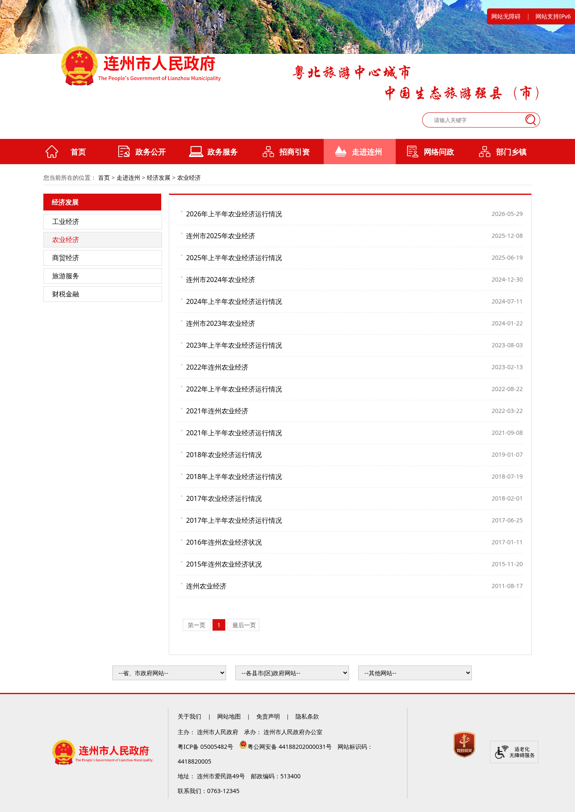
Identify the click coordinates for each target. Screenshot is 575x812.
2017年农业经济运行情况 (224, 498)
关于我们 (190, 716)
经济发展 (158, 177)
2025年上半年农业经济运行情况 (234, 257)
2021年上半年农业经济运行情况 (234, 432)
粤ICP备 (206, 747)
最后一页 (244, 625)
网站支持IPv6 (553, 16)
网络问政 (439, 151)
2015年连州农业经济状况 (224, 564)
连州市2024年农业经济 (220, 279)
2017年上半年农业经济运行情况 (234, 520)
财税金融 (65, 293)
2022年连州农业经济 (217, 367)
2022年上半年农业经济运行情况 (234, 389)
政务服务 (223, 151)
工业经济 (65, 221)
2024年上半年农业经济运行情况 (234, 301)
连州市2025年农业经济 (220, 235)
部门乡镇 (511, 151)
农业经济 (189, 177)
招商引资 (295, 151)
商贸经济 (65, 257)
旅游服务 (65, 275)
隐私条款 (307, 716)
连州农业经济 (206, 586)
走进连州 (367, 151)
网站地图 (229, 716)
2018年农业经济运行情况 (224, 454)
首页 (78, 151)
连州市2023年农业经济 (220, 323)
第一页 (197, 625)
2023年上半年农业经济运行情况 (234, 345)
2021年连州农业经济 (217, 410)
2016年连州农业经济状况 (224, 542)
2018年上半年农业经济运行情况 (234, 476)
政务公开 (151, 151)
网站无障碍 (506, 16)
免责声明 (268, 716)
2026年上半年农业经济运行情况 (234, 213)
